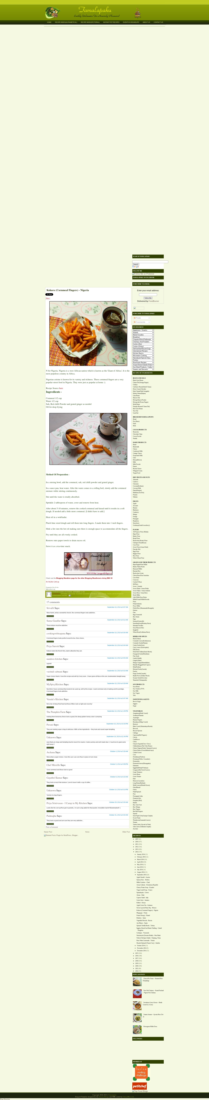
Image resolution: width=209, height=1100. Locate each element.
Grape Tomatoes (137, 772)
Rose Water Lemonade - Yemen (146, 940)
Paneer (135, 466)
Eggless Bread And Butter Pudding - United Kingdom (149, 929)
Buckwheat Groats (138, 573)
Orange (135, 516)
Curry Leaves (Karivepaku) (141, 647)
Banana (135, 508)
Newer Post (48, 832)
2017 (136, 958)
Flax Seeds (136, 656)
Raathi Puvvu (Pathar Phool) (141, 676)
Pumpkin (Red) (137, 800)
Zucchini (135, 829)
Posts (138, 318)
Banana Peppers (137, 720)
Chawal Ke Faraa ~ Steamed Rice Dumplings (153, 980)
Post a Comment (52, 827)
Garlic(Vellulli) (137, 658)
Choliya (135, 385)
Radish (135, 803)
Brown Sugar (137, 701)
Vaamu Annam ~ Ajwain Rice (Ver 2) (153, 1016)
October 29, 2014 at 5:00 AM (118, 802)
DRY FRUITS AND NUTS (141, 477)
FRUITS (135, 501)
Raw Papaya (136, 809)
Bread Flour (136, 538)
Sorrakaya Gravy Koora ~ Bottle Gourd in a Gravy (152, 1004)
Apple (134, 503)
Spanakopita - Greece (143, 892)
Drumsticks (136, 761)
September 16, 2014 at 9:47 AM (117, 698)
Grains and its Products (115, 594)
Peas (134, 794)
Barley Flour (136, 536)
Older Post (126, 832)
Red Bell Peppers (138, 811)
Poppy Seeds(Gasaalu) (139, 673)
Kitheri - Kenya (141, 903)
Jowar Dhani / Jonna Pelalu (141, 588)
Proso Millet (136, 606)
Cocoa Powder (137, 436)
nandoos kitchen (55, 658)
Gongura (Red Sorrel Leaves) (141, 770)
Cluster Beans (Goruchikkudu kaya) (143, 750)
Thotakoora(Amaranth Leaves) (141, 820)
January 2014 (141, 854)
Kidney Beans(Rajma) (139, 393)
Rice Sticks (136, 617)
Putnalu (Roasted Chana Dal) (141, 406)
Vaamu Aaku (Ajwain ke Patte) (142, 824)
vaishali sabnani (54, 671)
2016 (136, 956)
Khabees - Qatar (141, 918)
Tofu (134, 695)
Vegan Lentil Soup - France (144, 890)
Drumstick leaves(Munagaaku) (142, 763)
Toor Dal (135, 411)
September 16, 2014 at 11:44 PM (117, 736)
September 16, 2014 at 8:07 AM (117, 607)
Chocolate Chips (137, 434)
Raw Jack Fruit (137, 805)
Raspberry (136, 521)
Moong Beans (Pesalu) (139, 400)
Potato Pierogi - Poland (143, 915)
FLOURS (136, 529)
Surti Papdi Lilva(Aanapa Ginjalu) (143, 816)
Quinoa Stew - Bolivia (143, 880)
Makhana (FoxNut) (138, 492)
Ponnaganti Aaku (138, 796)
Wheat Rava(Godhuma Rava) (141, 632)
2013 (136, 849)
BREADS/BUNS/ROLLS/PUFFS (143, 417)
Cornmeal (93, 594)
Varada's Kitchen (55, 699)
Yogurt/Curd (136, 473)
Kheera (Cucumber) (138, 781)
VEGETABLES (138, 711)
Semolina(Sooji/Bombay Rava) (142, 623)
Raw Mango (136, 807)
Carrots (135, 737)
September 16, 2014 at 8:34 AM (117, 632)
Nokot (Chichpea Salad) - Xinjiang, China (149, 938)
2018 (136, 961)
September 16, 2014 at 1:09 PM (117, 711)
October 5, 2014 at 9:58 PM (119, 764)
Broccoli (135, 728)
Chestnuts (136, 484)
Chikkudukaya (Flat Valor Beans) (142, 746)
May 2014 (140, 864)
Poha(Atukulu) (137, 604)
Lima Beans (136, 395)
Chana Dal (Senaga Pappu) (140, 382)
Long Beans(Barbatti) (139, 783)
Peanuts (135, 495)
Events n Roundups (131, 22)
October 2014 (141, 945)
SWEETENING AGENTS (141, 699)
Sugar (134, 706)
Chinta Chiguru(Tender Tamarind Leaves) (145, 748)
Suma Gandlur (54, 620)
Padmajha (51, 815)
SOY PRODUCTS (138, 684)
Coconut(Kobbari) (138, 486)
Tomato (135, 822)
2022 (136, 971)
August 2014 (141, 872)
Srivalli (50, 608)
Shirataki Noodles (138, 625)
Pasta (134, 601)
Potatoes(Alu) (137, 798)
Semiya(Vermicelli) (138, 621)
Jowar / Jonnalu (137, 586)
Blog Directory (5, 1099)
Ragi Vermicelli (137, 615)
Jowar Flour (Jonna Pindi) (140, 547)
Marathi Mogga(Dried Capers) (141, 665)
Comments (140, 322)
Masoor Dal (136, 398)
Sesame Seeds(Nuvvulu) (140, 678)
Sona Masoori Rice (138, 628)
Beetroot (135, 724)
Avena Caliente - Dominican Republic (147, 885)
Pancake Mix (136, 549)
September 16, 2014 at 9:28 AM (117, 683)
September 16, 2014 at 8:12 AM (117, 620)
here (61, 388)
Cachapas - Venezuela (143, 933)
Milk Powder (137, 464)
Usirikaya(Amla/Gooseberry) (141, 525)
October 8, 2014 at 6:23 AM (119, 777)
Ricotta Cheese (137, 468)
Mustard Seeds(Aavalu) (140, 669)
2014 (136, 852)
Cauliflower (136, 739)
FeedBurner (154, 301)
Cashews (135, 482)
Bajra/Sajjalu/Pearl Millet (140, 564)
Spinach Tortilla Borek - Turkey (146, 925)
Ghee (134, 458)
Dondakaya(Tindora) (139, 757)
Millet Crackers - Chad (143, 882)
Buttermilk (136, 447)
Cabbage (135, 733)
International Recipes (59, 595)
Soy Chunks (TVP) (138, 689)
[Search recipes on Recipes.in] (140, 1091)
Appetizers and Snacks (68, 594)
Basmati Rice (136, 571)
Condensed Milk (137, 451)
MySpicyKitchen (55, 684)
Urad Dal (135, 413)
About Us (146, 22)
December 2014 (141, 951)
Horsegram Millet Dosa (150, 1026)
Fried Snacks (102, 594)
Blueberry (136, 510)
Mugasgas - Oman (142, 913)
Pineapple (135, 519)
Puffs (134, 423)
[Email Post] (69, 595)
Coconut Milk (137, 488)
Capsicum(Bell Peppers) (140, 735)
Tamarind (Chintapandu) (140, 680)
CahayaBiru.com (128, 1097)
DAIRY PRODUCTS (139, 442)
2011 (136, 844)
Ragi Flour (136, 551)
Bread (134, 419)
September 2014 (141, 875)
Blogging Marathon (83, 594)
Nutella (135, 438)
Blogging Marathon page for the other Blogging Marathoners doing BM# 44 (84, 578)
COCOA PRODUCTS (140, 430)
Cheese (135, 449)
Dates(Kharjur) (137, 490)
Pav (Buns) (136, 421)
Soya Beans (136, 686)
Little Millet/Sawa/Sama (140, 597)
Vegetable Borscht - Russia (144, 920)
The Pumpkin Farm (56, 712)
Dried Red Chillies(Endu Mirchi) (142, 652)
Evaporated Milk (137, 455)
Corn (134, 755)
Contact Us (158, 22)
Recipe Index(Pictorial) (90, 22)
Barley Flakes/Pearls (139, 567)
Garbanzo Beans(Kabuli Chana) (142, 387)
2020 (136, 966)
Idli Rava (135, 584)
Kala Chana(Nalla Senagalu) (141, 391)
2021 (136, 968)
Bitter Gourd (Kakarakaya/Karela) (142, 726)
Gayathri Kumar (54, 777)
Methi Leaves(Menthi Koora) (141, 785)
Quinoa (135, 610)
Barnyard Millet (137, 569)
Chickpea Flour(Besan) (139, 543)
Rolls (134, 426)
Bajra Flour (136, 534)
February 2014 (141, 857)
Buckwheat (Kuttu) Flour (140, 540)
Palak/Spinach (137, 792)
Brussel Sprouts (137, 731)
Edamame (135, 765)
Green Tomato (137, 776)
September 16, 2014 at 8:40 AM (117, 645)
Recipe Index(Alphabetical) (66, 22)
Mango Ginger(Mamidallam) (141, 662)
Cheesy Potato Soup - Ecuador (145, 887)
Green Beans (136, 774)
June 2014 (140, 867)
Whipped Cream (137, 471)
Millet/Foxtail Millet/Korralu (141, 599)
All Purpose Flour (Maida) (140, 532)
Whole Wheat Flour (138, 558)
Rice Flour (136, 556)
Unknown (51, 737)
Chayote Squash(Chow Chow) (142, 744)
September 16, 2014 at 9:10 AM (117, 671)
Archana (51, 752)
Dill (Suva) (136, 649)
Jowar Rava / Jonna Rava (140, 593)
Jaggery (135, 704)
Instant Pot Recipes (111, 22)
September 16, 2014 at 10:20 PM (117, 724)
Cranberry (136, 512)
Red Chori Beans (138, 409)
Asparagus (136, 717)
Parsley (135, 671)
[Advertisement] (87, 270)
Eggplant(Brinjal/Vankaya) (140, 768)
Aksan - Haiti (140, 895)
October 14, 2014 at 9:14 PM (118, 789)
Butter (134, 444)
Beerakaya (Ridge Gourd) (140, 722)
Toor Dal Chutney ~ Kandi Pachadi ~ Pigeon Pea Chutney (153, 992)
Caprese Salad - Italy (142, 897)
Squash (135, 813)
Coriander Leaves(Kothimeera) (142, 641)
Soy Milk (135, 691)
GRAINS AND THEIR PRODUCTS (144, 562)
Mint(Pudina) (137, 667)
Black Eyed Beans (138, 380)
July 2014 (140, 869)
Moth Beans (136, 404)
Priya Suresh (53, 646)
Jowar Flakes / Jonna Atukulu (141, 591)
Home (49, 22)
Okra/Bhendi (136, 787)
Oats (134, 612)
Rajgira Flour (137, 553)
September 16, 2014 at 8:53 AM (117, 658)
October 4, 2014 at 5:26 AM (119, 751)
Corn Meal (136, 577)
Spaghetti (135, 630)
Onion (135, 789)
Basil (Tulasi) (137, 639)
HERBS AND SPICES (140, 636)
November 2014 (141, 948)
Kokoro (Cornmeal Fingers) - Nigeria (68, 290)
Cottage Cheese (137, 453)
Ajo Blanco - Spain (142, 923)
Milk (134, 462)
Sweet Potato (136, 818)
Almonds (135, 479)
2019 (136, 963)
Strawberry (136, 523)
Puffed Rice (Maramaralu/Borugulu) (143, 608)
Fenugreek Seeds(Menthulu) (141, 654)
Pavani (50, 724)
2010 (136, 842)
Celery (135, 741)
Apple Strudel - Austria (143, 877)
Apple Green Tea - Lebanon (144, 905)
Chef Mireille (53, 765)
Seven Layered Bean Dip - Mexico (146, 908)
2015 (136, 953)
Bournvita (136, 432)
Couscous (136, 580)
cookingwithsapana (56, 633)
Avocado (135, 506)
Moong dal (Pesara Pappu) (140, 402)
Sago (134, 619)
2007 (136, 839)
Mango (135, 514)
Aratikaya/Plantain (138, 715)
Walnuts (135, 497)
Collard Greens (137, 752)
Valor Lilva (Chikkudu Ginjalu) (142, 826)
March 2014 (140, 859)
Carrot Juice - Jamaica (143, 900)
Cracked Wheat (137, 582)
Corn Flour (136, 545)
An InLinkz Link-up (52, 582)
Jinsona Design (104, 1097)
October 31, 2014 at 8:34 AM (118, 815)
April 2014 (140, 862)
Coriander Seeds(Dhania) (140, 643)
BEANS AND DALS (139, 378)
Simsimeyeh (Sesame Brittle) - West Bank (148, 935)
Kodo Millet (136, 595)
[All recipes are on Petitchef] (139, 1089)
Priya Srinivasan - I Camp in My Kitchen (67, 803)
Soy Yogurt (136, 693)
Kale (134, 779)
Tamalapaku (105, 8)
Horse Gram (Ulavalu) (139, 389)
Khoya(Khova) (137, 460)
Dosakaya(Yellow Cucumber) (141, 759)
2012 (136, 847)
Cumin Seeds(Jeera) (138, 645)
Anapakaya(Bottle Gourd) (140, 713)
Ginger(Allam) (137, 660)
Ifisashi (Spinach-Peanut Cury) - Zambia (148, 943)
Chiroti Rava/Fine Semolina (141, 575)
